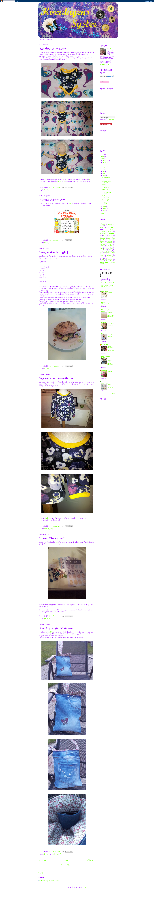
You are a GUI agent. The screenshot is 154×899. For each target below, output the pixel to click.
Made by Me (104, 291)
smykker (107, 258)
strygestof (110, 259)
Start (66, 860)
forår (101, 242)
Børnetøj (46, 529)
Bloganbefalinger (104, 223)
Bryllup (101, 227)
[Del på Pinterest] (72, 187)
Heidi (56, 542)
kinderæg (101, 251)
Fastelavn (110, 241)
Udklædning (112, 262)
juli (103, 169)
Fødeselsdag (109, 242)
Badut (103, 302)
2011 (102, 213)
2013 (102, 156)
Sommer (112, 258)
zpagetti (102, 263)
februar (105, 208)
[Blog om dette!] (67, 187)
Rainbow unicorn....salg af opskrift (110, 386)
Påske (113, 256)
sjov (49, 618)
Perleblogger (102, 256)
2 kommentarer (56, 187)
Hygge (101, 248)
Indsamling (102, 249)
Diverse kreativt (54, 854)
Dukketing (46, 190)
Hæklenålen (109, 248)
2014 (102, 154)
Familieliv (102, 241)
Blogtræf (110, 224)
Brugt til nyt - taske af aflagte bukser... (57, 628)
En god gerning (111, 238)
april (104, 175)
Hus (112, 247)
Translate (111, 119)
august (105, 167)
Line (64, 181)
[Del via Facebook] (70, 187)
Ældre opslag (91, 860)
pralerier (103, 322)
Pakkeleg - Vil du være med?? (52, 538)
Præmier (108, 256)
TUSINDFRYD (104, 345)
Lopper (101, 252)
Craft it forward (107, 231)
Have (101, 247)
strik (103, 259)
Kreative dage (109, 251)
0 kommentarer (56, 240)
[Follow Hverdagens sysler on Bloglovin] (106, 77)
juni (104, 171)
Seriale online (41, 873)
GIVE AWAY (110, 371)
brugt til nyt (47, 854)
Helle (110, 48)
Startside (42, 39)
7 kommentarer (56, 852)
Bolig (101, 225)
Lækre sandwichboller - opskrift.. (54, 252)
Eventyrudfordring (107, 240)
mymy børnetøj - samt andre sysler (107, 382)
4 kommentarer (56, 616)
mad (48, 369)
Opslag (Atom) (70, 865)
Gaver (109, 244)
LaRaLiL (103, 333)
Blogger (84, 887)
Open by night (111, 252)
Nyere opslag (42, 860)
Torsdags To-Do (104, 262)
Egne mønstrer (103, 237)
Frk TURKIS (50, 632)
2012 (102, 158)
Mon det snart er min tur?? (52, 199)
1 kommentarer (56, 526)
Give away (46, 243)
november (105, 160)
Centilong (112, 229)
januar (104, 210)
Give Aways (49, 39)
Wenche (59, 181)
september (106, 164)
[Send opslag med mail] (62, 187)
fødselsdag (102, 244)
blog (90, 180)
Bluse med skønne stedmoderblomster (56, 378)
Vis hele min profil (104, 64)
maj (104, 173)
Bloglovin (103, 224)
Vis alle (113, 393)
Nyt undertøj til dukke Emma (52, 48)
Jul (110, 250)
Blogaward (112, 223)
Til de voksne (109, 260)
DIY (45, 369)
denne (70, 203)
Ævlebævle (104, 370)
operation (103, 254)
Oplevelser (110, 254)
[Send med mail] (66, 187)
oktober (105, 162)
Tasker (101, 260)
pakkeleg (48, 518)
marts (104, 206)
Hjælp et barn (106, 247)
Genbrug (102, 245)
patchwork (109, 255)
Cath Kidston (105, 229)
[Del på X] (69, 187)
